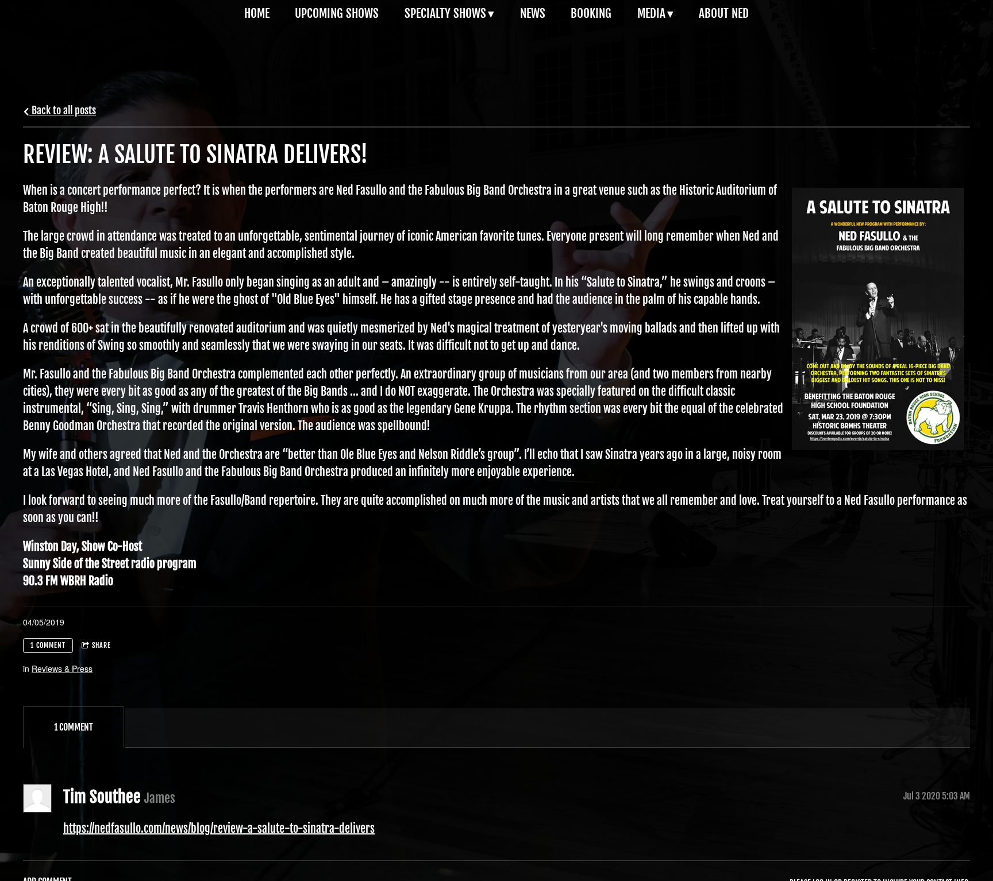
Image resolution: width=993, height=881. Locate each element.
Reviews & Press (62, 668)
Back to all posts (62, 110)
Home (257, 13)
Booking (591, 13)
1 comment (48, 645)
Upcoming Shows (337, 13)
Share (101, 645)
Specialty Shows (445, 13)
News (532, 13)
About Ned (724, 13)
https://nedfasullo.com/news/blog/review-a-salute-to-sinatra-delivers (219, 828)
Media (651, 13)
